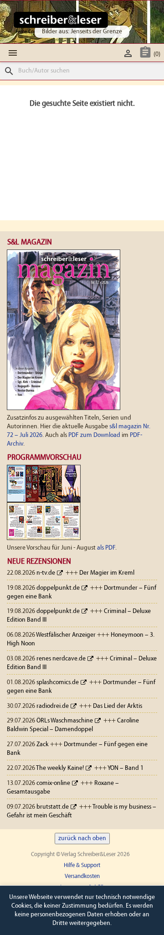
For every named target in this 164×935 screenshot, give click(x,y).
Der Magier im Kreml (106, 573)
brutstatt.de (52, 807)
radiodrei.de (52, 706)
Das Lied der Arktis (117, 706)
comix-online (53, 783)
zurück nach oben (82, 838)
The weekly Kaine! (60, 768)
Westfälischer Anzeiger (66, 635)
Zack (42, 744)
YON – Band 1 (126, 768)
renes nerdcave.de (61, 658)
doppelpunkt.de (58, 588)
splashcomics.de (57, 682)
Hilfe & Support (82, 865)
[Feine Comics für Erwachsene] (61, 19)
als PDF (106, 548)
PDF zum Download (94, 435)
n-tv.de (45, 573)
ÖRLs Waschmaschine (64, 720)
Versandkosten (82, 876)
